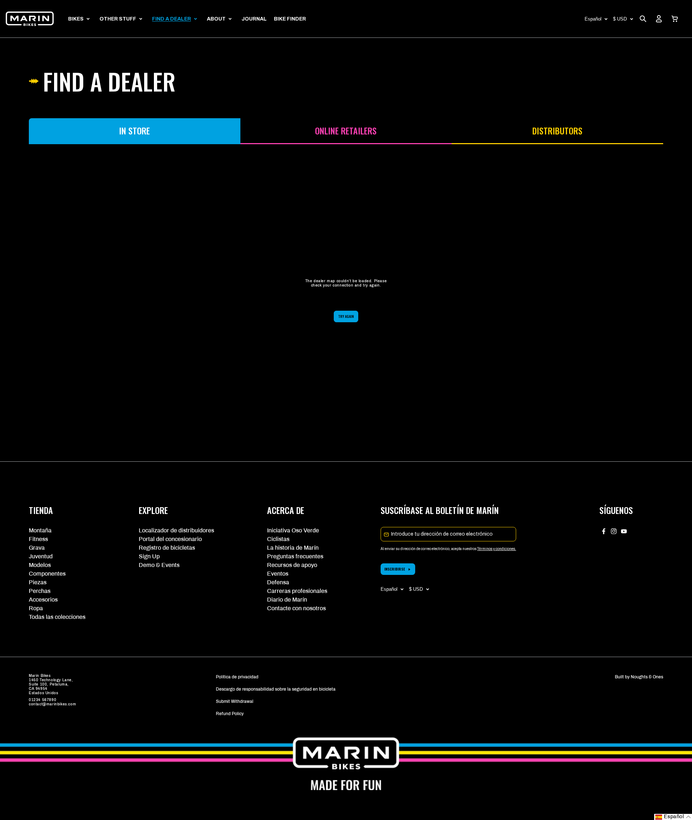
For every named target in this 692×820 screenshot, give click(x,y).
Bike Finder (290, 19)
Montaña (40, 530)
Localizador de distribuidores (176, 530)
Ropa (36, 608)
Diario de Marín (287, 600)
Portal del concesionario (170, 539)
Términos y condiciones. (496, 549)
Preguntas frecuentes (295, 556)
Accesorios (43, 600)
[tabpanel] (346, 300)
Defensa (278, 582)
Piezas (37, 582)
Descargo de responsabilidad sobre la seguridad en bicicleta (276, 689)
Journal (254, 19)
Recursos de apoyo (292, 565)
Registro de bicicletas (167, 548)
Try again (346, 316)
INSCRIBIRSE (394, 569)
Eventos (277, 574)
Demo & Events (159, 565)
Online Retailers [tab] (346, 130)
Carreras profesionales (297, 591)
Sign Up (149, 556)
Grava (37, 548)
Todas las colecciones (57, 617)
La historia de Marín (293, 548)
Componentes (47, 574)
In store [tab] (134, 130)
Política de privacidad (237, 676)
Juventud (41, 556)
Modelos (40, 565)
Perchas (39, 591)
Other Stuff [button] (117, 19)
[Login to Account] (659, 18)
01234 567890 (42, 700)
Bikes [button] (76, 19)
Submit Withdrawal (234, 701)
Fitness (38, 539)
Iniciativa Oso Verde (293, 530)
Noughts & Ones (647, 676)
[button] (674, 18)
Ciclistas (278, 539)
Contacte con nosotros (296, 608)
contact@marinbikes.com (52, 704)
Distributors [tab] (557, 130)
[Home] (30, 19)
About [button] (216, 19)
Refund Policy (230, 713)
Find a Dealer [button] (171, 19)
